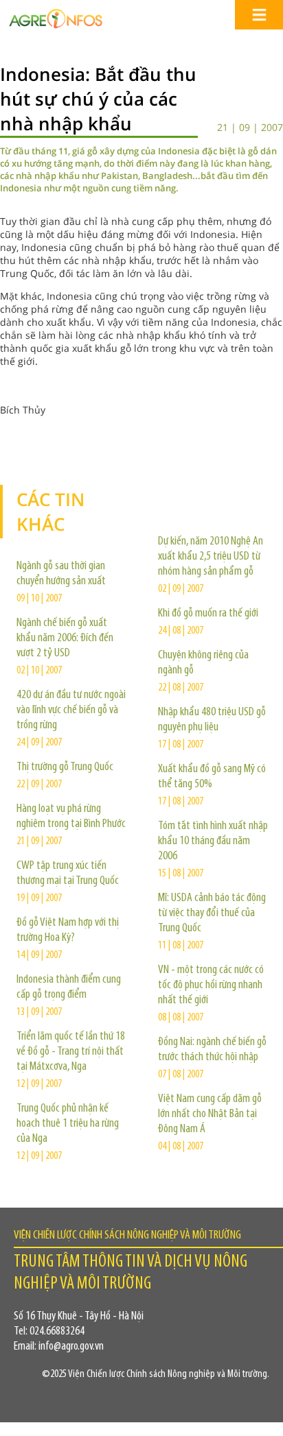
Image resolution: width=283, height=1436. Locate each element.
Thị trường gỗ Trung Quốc (64, 767)
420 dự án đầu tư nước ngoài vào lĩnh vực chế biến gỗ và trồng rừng (71, 710)
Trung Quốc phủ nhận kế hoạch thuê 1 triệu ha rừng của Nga (67, 1124)
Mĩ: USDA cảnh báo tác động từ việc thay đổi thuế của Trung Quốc (212, 913)
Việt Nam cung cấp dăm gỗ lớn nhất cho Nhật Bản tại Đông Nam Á (210, 1114)
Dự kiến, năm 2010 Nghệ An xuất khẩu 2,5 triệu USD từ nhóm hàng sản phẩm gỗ (210, 557)
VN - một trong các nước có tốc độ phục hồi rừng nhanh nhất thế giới (211, 985)
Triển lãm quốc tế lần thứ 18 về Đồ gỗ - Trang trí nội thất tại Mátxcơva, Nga (70, 1052)
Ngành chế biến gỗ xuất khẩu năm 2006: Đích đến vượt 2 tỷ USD (64, 638)
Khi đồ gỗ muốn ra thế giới (208, 614)
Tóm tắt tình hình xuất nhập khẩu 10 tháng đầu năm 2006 (213, 841)
